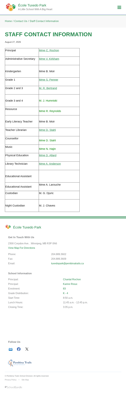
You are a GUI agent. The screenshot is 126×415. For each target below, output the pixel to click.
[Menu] (119, 7)
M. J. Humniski (48, 100)
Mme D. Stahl (47, 130)
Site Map (25, 380)
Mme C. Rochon (49, 50)
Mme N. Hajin (47, 148)
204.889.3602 (58, 254)
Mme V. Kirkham (49, 58)
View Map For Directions (21, 248)
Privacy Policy (10, 380)
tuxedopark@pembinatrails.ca (67, 263)
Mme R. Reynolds (50, 111)
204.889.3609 (58, 259)
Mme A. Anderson (50, 163)
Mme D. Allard (47, 155)
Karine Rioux (70, 284)
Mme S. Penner (48, 79)
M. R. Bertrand (48, 88)
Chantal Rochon (72, 279)
